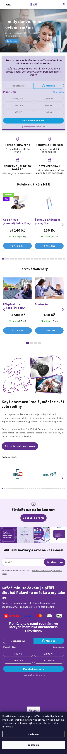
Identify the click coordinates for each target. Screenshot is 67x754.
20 (56, 259)
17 (48, 259)
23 (64, 259)
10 (29, 259)
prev (4, 224)
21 (59, 259)
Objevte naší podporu (20, 446)
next (62, 224)
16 (45, 259)
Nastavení (33, 734)
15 (43, 259)
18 (51, 259)
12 (35, 259)
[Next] (62, 478)
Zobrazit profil (33, 518)
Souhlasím (34, 745)
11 (32, 259)
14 (40, 259)
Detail (17, 246)
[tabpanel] (18, 474)
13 (37, 259)
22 (61, 259)
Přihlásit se (54, 562)
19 (53, 259)
